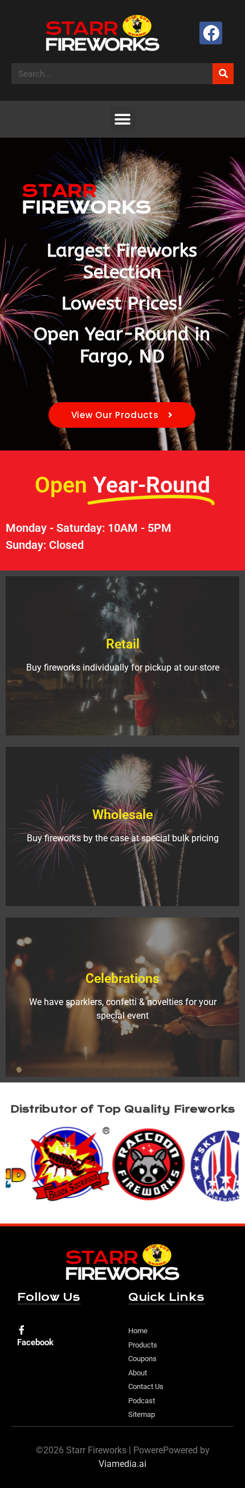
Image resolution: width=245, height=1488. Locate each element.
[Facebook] (211, 33)
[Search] (223, 73)
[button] (123, 119)
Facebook (35, 1342)
